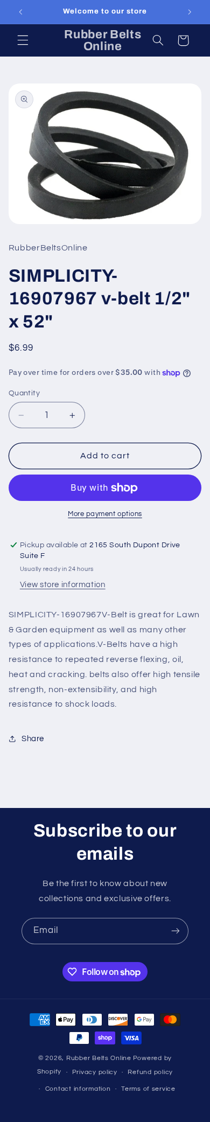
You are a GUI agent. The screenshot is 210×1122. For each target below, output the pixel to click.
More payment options (105, 514)
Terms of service (148, 1089)
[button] (22, 40)
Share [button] (33, 739)
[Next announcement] (189, 12)
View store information (63, 585)
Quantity (24, 393)
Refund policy (150, 1072)
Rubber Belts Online (98, 1058)
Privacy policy (94, 1072)
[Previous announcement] (20, 12)
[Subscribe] (175, 931)
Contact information (78, 1089)
